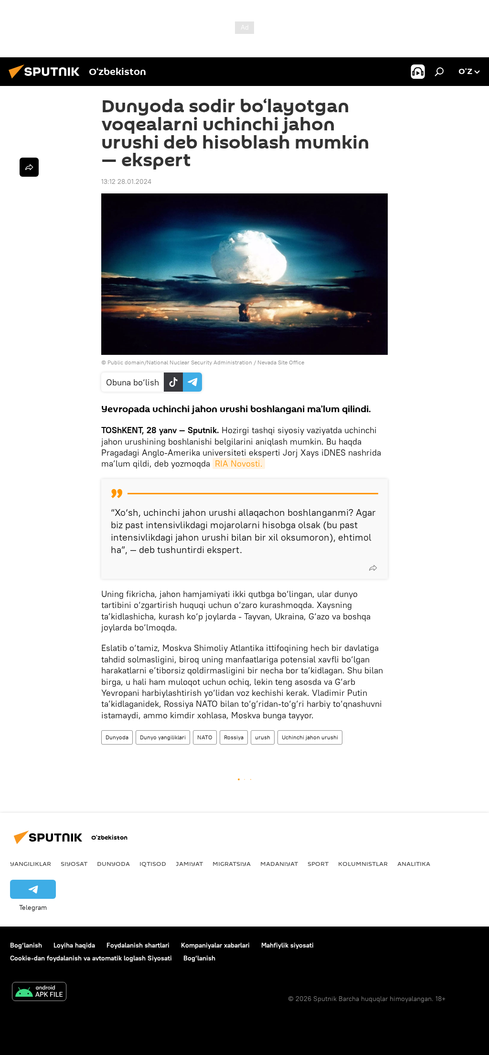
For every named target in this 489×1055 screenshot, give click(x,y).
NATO (205, 737)
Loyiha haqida (74, 945)
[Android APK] (39, 992)
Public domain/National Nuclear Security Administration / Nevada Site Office (205, 362)
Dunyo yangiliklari (163, 737)
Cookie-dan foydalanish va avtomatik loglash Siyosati (91, 958)
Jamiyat (189, 863)
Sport (318, 863)
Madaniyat (279, 863)
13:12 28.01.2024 (126, 181)
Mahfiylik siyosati (287, 945)
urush (262, 737)
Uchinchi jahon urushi (310, 737)
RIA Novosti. (239, 463)
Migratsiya (232, 863)
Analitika (413, 863)
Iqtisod (152, 863)
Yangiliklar (30, 863)
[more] (373, 567)
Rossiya (234, 737)
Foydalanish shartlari (138, 945)
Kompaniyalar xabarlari (215, 945)
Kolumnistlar (363, 863)
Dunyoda (117, 737)
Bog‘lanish (26, 945)
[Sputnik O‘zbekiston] (47, 79)
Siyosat (74, 863)
